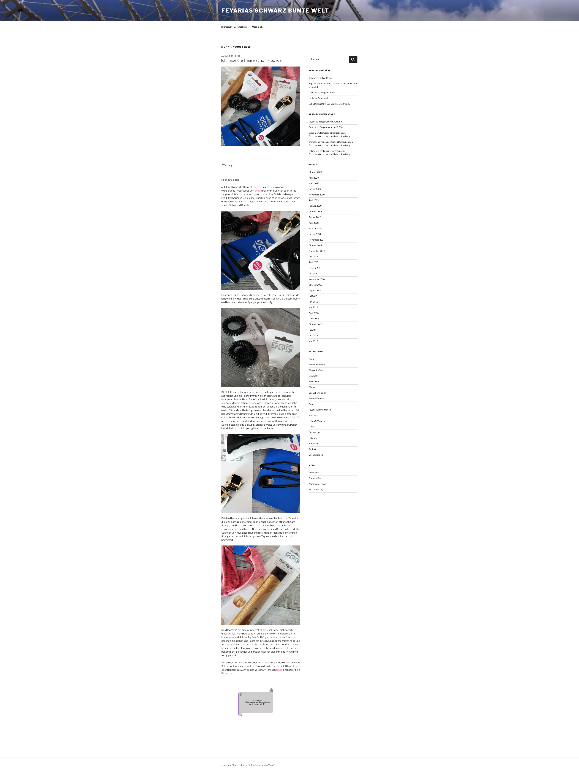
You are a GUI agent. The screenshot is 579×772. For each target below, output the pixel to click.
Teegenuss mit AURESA (320, 78)
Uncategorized (316, 454)
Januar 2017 (315, 273)
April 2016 (314, 313)
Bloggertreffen (316, 370)
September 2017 (317, 251)
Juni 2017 (313, 256)
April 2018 (314, 223)
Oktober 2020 (316, 172)
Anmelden (314, 472)
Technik (312, 449)
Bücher (312, 387)
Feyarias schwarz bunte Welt (275, 10)
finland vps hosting (318, 151)
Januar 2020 (315, 189)
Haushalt (313, 415)
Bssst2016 (314, 381)
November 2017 (316, 239)
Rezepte (313, 438)
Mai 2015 (313, 341)
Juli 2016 (313, 296)
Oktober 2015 (315, 324)
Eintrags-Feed (315, 478)
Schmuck (313, 443)
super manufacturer (318, 133)
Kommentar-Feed (317, 484)
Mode (311, 426)
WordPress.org (316, 489)
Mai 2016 (313, 307)
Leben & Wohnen (317, 421)
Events (312, 404)
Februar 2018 (315, 228)
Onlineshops (315, 432)
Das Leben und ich (317, 393)
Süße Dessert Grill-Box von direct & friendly (329, 104)
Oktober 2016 (315, 285)
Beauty (312, 359)
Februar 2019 (315, 205)
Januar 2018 (315, 234)
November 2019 (317, 194)
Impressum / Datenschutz (234, 26)
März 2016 (314, 318)
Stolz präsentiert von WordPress (263, 765)
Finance (312, 127)
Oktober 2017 (315, 245)
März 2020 (314, 183)
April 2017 (313, 262)
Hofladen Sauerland (318, 98)
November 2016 (317, 279)
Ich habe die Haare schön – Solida (251, 60)
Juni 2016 (313, 301)
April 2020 (314, 177)
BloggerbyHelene (317, 364)
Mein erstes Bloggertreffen (322, 92)
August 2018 (315, 217)
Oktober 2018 (315, 211)
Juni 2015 (313, 335)
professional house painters (322, 142)
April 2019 (314, 200)
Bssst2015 (314, 376)
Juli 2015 (313, 330)
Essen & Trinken (316, 398)
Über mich (257, 26)
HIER (279, 669)
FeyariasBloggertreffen (320, 409)
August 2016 (315, 290)
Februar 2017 (315, 268)
